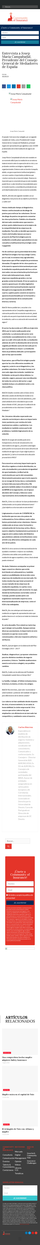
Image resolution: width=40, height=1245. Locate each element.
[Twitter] (18, 3)
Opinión (18, 1161)
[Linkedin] (14, 3)
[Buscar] (8, 846)
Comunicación (8, 1158)
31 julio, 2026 (5, 1097)
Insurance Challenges (31, 1162)
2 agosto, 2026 (5, 1062)
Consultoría (7, 1155)
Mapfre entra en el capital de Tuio (18, 1094)
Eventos (6, 1161)
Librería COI (18, 1169)
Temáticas (19, 1173)
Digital (6, 1090)
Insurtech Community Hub (32, 1155)
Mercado (7, 1053)
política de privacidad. (15, 940)
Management (20, 1158)
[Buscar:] (17, 841)
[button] (4, 17)
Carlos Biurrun (25, 727)
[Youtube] (22, 3)
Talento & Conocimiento (8, 1165)
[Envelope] (26, 3)
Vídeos (18, 1164)
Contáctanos (8, 1170)
